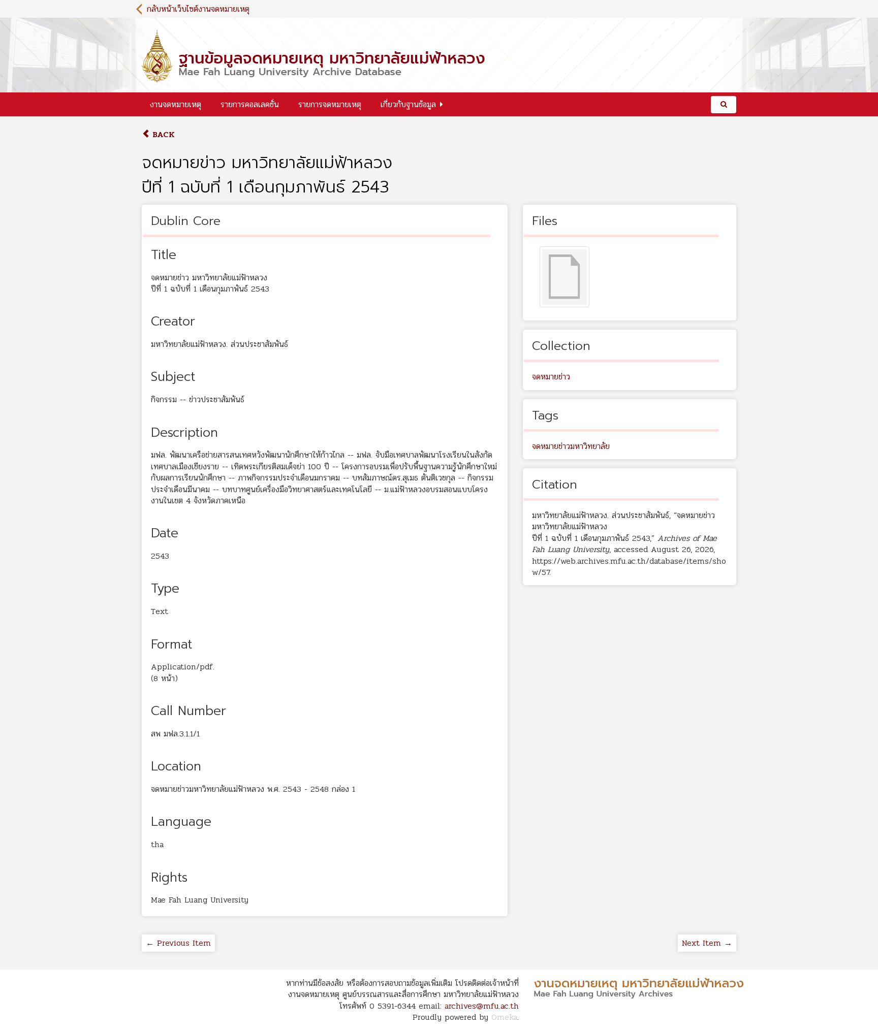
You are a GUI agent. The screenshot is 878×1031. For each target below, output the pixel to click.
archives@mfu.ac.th (482, 1006)
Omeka (504, 1017)
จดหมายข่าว (551, 376)
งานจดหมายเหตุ (175, 104)
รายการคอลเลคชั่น (250, 104)
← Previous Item (178, 943)
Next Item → (707, 943)
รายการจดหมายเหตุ (329, 104)
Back (162, 134)
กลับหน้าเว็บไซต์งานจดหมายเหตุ (198, 9)
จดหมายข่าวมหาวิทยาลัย (571, 446)
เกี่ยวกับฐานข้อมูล (408, 104)
